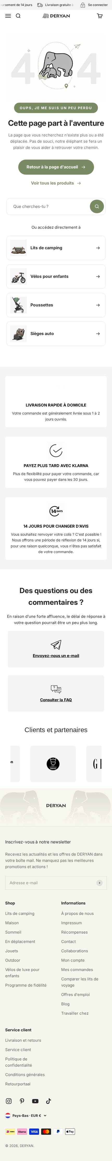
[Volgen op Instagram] (8, 1101)
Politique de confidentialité (18, 1062)
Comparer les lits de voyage (79, 982)
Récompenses (74, 932)
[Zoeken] (97, 206)
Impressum (71, 922)
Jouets (11, 950)
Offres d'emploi (75, 994)
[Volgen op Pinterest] (22, 1101)
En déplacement (20, 941)
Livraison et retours (23, 1040)
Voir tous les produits (52, 183)
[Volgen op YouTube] (35, 1101)
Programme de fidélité (26, 985)
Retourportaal (17, 1083)
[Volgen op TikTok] (48, 1101)
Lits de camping (19, 913)
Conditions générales (25, 1074)
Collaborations (74, 950)
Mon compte (73, 960)
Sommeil (13, 932)
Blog (65, 1003)
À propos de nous (77, 913)
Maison (12, 922)
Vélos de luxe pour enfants (22, 972)
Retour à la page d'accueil (52, 166)
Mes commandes (77, 969)
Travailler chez (75, 1013)
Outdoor (12, 960)
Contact (68, 941)
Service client (18, 1049)
